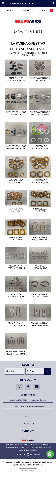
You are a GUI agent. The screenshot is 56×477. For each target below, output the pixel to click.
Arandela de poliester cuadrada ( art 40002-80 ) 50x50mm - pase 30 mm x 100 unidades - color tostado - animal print (16, 238)
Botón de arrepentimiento (28, 450)
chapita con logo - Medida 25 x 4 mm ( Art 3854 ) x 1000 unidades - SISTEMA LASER (40, 113)
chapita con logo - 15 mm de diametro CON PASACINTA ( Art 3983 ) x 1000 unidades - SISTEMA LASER (40, 79)
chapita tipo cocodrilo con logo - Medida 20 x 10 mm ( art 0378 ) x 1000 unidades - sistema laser (16, 79)
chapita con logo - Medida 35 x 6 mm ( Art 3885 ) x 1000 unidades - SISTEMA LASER (16, 147)
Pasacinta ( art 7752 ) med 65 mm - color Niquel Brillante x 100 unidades (40, 295)
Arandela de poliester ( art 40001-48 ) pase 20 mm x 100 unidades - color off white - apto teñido (39, 147)
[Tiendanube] (28, 455)
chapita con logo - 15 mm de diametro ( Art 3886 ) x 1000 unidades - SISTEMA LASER (16, 113)
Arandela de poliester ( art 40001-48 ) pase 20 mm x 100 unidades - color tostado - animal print (16, 181)
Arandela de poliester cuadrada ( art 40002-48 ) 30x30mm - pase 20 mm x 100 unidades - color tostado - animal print (40, 210)
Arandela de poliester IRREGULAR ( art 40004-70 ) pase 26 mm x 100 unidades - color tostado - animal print (16, 210)
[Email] (36, 387)
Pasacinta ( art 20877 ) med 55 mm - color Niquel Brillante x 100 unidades (16, 266)
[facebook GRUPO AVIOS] (28, 387)
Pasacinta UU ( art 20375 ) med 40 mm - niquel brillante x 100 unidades (16, 352)
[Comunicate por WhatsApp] (50, 454)
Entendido (28, 471)
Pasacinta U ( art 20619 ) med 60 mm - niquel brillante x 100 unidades (16, 324)
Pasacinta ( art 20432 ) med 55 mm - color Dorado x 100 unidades (40, 238)
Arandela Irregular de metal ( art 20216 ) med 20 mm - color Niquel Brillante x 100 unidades (40, 266)
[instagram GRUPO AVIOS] (19, 387)
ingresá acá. (47, 447)
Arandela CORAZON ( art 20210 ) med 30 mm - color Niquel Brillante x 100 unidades (16, 295)
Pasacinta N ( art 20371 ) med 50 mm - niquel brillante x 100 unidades (40, 324)
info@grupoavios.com (38, 400)
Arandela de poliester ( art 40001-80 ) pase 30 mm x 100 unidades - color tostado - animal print (39, 181)
